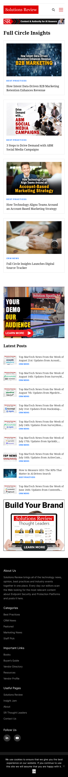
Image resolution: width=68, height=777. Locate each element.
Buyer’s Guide (11, 660)
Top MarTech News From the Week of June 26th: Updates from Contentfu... (41, 488)
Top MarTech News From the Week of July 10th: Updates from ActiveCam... (41, 455)
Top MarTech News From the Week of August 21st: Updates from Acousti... (41, 358)
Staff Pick (9, 638)
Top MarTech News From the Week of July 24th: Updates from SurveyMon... (41, 423)
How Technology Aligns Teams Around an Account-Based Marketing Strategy (32, 206)
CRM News (12, 258)
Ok (34, 771)
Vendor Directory (13, 666)
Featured (8, 626)
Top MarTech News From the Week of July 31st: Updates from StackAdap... (41, 407)
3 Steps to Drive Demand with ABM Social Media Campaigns (29, 147)
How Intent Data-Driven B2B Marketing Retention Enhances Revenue (32, 88)
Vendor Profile (11, 678)
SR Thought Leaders (15, 712)
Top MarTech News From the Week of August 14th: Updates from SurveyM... (41, 374)
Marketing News (12, 632)
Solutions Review (13, 694)
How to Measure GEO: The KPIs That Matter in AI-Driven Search (40, 471)
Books (6, 654)
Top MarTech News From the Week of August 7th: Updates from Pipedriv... (41, 391)
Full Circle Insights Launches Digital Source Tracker (30, 266)
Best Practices (16, 81)
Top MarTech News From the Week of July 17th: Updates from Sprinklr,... (41, 439)
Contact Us (9, 718)
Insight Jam (10, 700)
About (6, 706)
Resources (9, 672)
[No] (63, 766)
